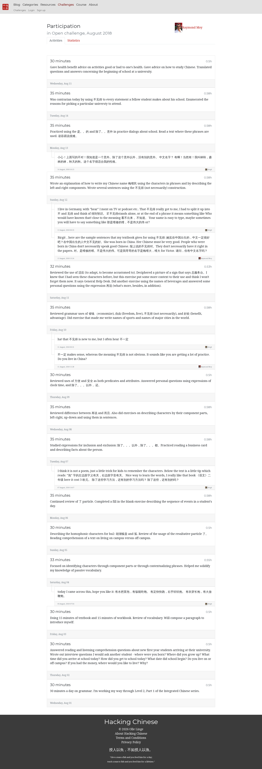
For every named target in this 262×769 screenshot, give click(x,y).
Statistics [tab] (73, 40)
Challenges (66, 4)
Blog (16, 4)
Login (31, 10)
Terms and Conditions (131, 738)
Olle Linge (136, 729)
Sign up (41, 10)
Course (81, 4)
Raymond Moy (192, 27)
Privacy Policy (131, 742)
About (93, 4)
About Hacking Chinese (131, 733)
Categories (30, 4)
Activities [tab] (55, 40)
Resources (47, 4)
